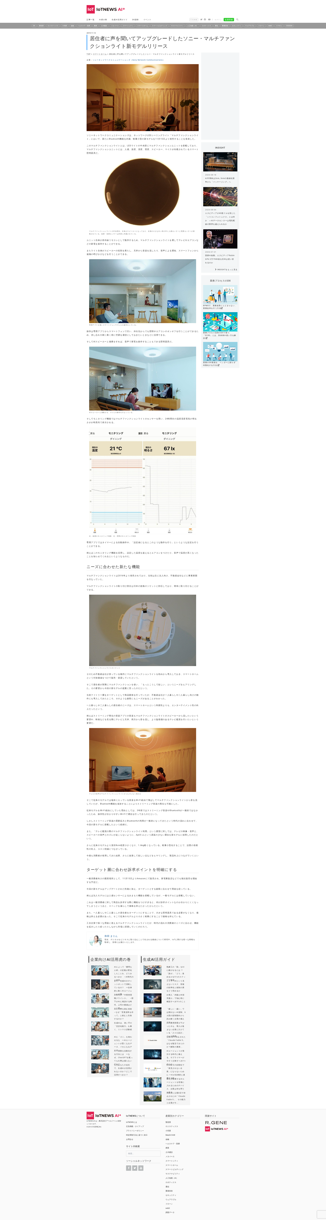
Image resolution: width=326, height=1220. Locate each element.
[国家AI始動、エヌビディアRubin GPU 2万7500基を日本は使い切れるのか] (220, 239)
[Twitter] (134, 1168)
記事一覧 (90, 20)
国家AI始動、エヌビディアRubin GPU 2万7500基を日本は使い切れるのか (220, 259)
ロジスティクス (53, 26)
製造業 (41, 26)
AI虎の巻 (103, 20)
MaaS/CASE (170, 1135)
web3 (270, 26)
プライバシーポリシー (135, 1131)
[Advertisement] (193, 9)
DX (34, 26)
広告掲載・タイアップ (135, 1126)
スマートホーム (142, 26)
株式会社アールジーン (107, 1121)
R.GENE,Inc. (97, 1127)
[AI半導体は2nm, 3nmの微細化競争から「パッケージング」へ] (220, 161)
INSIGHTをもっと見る (227, 270)
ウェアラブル (249, 26)
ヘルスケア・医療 (84, 26)
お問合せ (129, 1139)
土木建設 (104, 26)
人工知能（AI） (192, 26)
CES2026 (289, 26)
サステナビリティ (177, 26)
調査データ (170, 1212)
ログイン (218, 20)
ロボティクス (206, 26)
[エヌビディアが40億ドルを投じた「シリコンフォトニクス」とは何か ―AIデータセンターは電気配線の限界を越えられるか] (220, 196)
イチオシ (279, 26)
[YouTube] (140, 1168)
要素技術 (225, 26)
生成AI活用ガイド (120, 20)
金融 (72, 26)
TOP (89, 54)
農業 (95, 26)
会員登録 (229, 20)
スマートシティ (128, 26)
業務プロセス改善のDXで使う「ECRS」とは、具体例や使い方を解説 (219, 335)
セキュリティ (236, 26)
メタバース (115, 26)
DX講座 (135, 20)
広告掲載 (193, 20)
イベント (147, 20)
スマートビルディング (159, 26)
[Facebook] (128, 1168)
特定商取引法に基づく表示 (136, 1135)
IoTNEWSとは (131, 1122)
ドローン (261, 26)
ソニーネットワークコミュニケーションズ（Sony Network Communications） (129, 60)
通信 (216, 26)
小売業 (64, 26)
